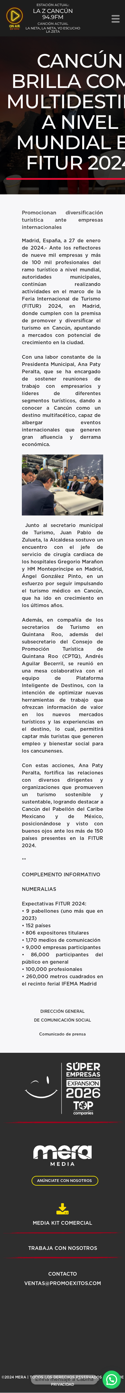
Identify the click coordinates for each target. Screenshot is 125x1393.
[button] (112, 1380)
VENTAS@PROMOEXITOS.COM (62, 1283)
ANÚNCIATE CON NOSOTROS (64, 1181)
